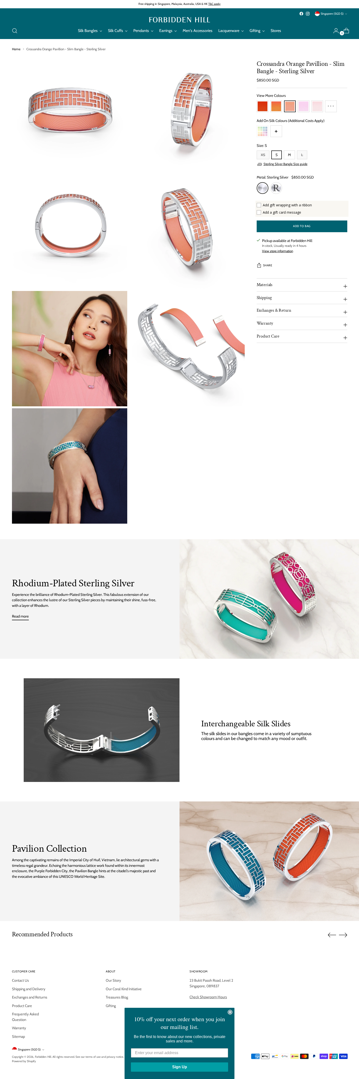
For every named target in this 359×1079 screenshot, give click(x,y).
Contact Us (20, 980)
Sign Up (179, 1067)
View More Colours (271, 96)
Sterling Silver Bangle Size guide (285, 164)
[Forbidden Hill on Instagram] (308, 13)
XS (263, 155)
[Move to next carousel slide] (343, 935)
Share (267, 265)
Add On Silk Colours (291, 121)
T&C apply (214, 4)
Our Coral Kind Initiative (124, 989)
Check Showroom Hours (208, 997)
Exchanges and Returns (29, 997)
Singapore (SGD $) (332, 13)
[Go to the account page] (334, 31)
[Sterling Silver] (262, 188)
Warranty (19, 1028)
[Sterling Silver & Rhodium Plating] (276, 188)
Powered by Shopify (24, 1061)
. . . (331, 104)
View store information (277, 251)
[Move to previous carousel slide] (332, 935)
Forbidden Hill (43, 1057)
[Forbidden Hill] (179, 19)
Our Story (113, 980)
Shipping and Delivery (28, 989)
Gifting (111, 1006)
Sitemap (18, 1036)
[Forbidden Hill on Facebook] (301, 13)
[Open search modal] (15, 31)
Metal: (272, 177)
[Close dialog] (230, 1012)
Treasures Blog (117, 997)
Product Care (22, 1006)
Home (16, 49)
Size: (262, 146)
